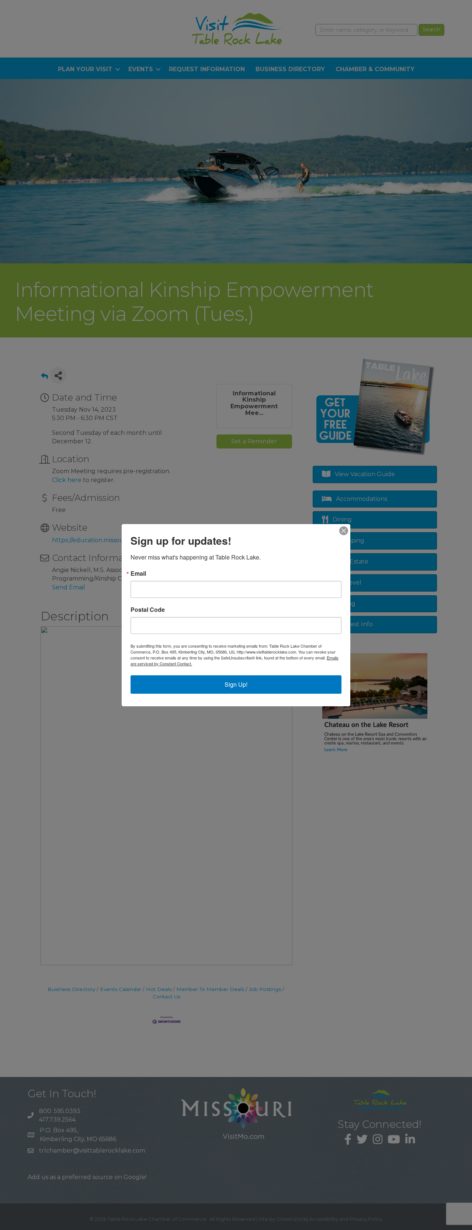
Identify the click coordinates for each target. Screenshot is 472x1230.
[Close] (343, 530)
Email (138, 573)
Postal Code (148, 610)
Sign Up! (236, 684)
